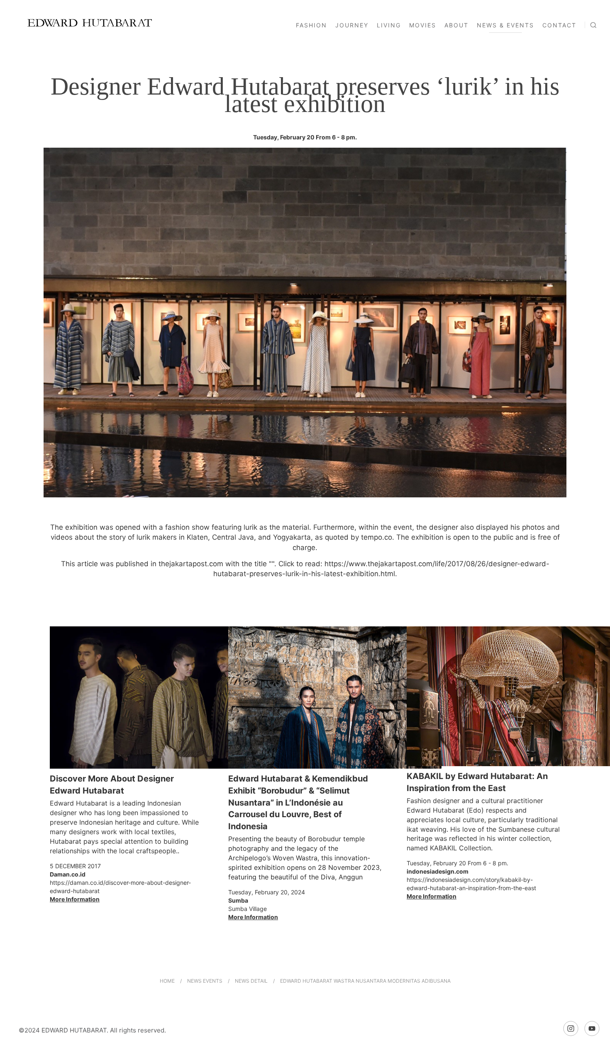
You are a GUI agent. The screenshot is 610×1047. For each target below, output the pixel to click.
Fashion (311, 25)
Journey (351, 25)
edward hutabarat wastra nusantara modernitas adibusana (365, 981)
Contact (559, 25)
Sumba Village (247, 908)
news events (205, 981)
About (456, 25)
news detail (251, 981)
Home (167, 981)
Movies (422, 25)
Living (389, 25)
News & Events (505, 25)
